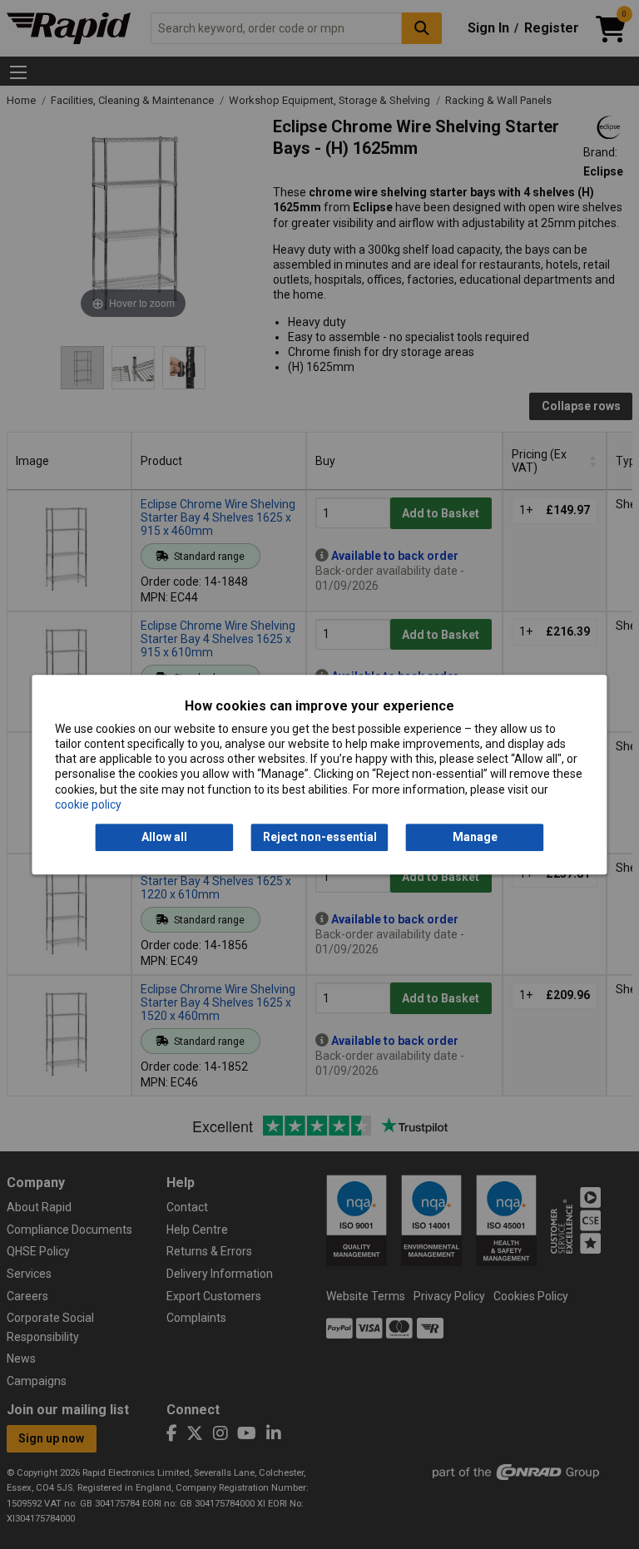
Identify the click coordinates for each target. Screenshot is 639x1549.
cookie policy (88, 804)
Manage (475, 837)
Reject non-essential (320, 837)
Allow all (164, 837)
